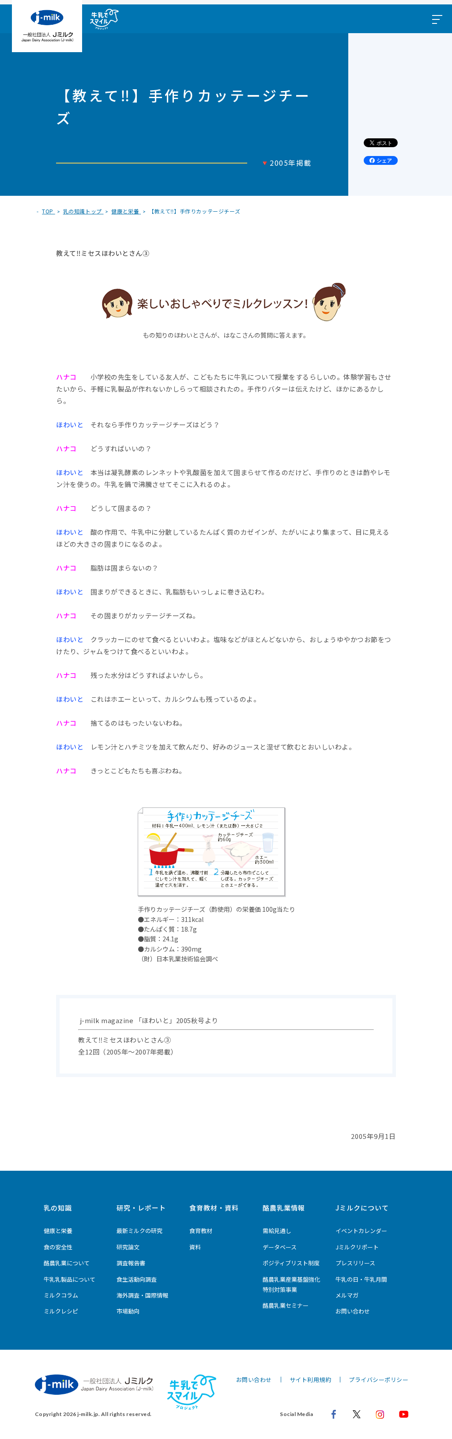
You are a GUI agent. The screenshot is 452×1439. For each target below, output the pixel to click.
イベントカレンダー (361, 1230)
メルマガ (346, 1295)
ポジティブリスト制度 (291, 1263)
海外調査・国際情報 (142, 1295)
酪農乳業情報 (284, 1207)
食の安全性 (58, 1247)
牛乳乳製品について (69, 1279)
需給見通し (277, 1230)
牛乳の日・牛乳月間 (361, 1279)
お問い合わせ (352, 1311)
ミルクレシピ (61, 1311)
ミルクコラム (61, 1295)
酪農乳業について (67, 1263)
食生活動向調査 (137, 1279)
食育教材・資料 (214, 1207)
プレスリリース (355, 1263)
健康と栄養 (58, 1230)
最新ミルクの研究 (139, 1230)
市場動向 (128, 1311)
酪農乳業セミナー (286, 1305)
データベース (280, 1247)
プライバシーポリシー (378, 1379)
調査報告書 (131, 1263)
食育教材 (200, 1230)
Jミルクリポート (357, 1247)
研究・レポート (141, 1207)
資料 (195, 1247)
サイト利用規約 (310, 1379)
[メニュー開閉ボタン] (436, 18)
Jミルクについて (362, 1207)
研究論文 (128, 1247)
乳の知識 (58, 1207)
